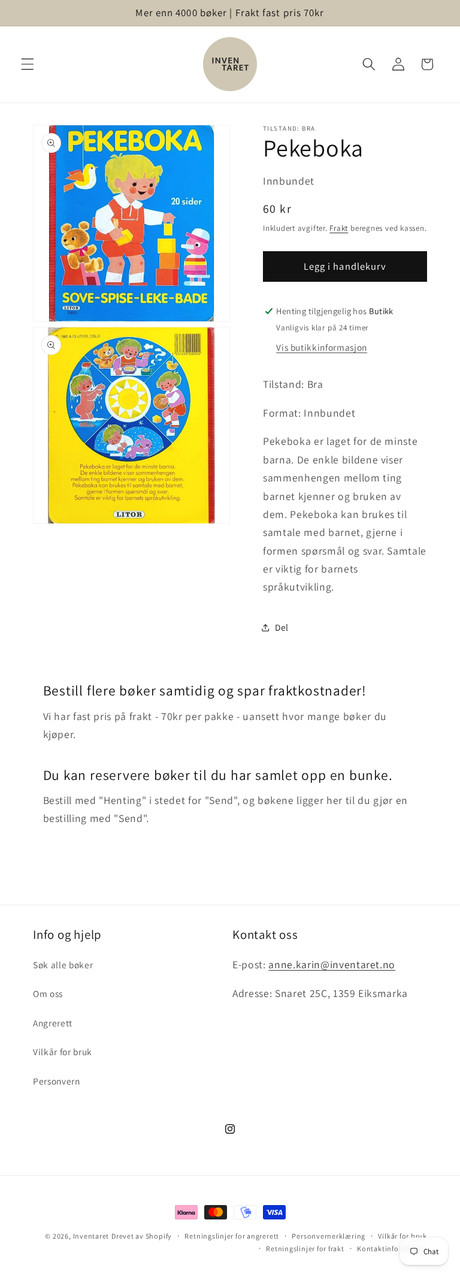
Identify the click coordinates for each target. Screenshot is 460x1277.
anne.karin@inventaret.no (331, 964)
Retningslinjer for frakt (305, 1248)
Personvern (56, 1081)
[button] (27, 64)
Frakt (338, 228)
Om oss (48, 993)
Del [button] (282, 627)
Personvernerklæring (328, 1235)
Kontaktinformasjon (392, 1248)
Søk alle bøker (63, 965)
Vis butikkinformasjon (321, 347)
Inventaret (91, 1235)
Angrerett (52, 1023)
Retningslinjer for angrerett (231, 1235)
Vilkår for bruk (62, 1052)
